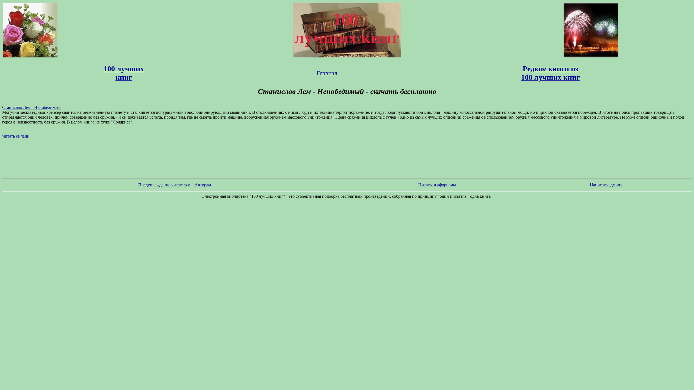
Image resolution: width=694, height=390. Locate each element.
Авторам (203, 185)
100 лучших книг (550, 77)
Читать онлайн (16, 136)
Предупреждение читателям (164, 185)
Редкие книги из (550, 68)
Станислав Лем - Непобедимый (31, 107)
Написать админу (606, 185)
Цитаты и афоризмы (437, 185)
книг (123, 77)
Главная (327, 73)
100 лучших (124, 68)
